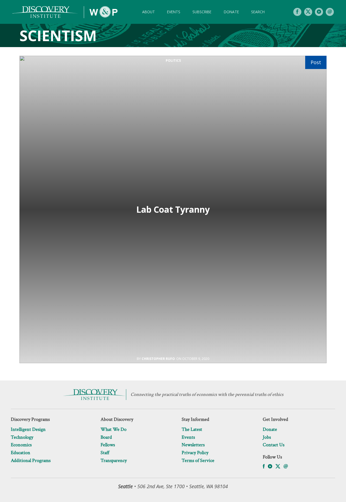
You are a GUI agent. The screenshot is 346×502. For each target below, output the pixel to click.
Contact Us (273, 445)
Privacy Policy (195, 452)
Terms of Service (198, 460)
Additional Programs (31, 460)
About (148, 11)
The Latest (192, 429)
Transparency (114, 460)
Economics (21, 445)
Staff (105, 452)
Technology (22, 437)
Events (173, 11)
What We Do (114, 429)
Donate (231, 11)
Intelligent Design (28, 429)
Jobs (267, 437)
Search (258, 11)
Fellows (108, 445)
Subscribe (201, 11)
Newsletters (193, 445)
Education (20, 452)
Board (106, 437)
